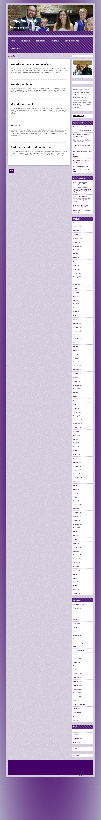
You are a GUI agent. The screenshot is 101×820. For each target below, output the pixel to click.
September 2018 (77, 524)
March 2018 (76, 543)
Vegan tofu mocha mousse (23, 84)
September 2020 (77, 431)
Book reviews (40, 41)
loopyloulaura (23, 20)
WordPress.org (77, 742)
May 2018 (75, 536)
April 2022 (76, 358)
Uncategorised (77, 712)
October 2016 (76, 593)
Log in (75, 730)
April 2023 (76, 312)
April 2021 (75, 404)
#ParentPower (77, 608)
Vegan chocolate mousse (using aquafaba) (31, 64)
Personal (75, 666)
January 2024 (77, 277)
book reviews (76, 623)
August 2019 (76, 481)
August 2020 (76, 435)
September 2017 (77, 566)
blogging (75, 612)
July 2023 (75, 300)
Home (13, 41)
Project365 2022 (77, 685)
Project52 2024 (77, 697)
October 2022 (76, 335)
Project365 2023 (77, 689)
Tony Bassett (76, 210)
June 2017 (76, 578)
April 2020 (76, 451)
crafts (74, 631)
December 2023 (77, 281)
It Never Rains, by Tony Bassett (81, 211)
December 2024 (77, 234)
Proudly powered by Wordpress (86, 776)
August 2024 (76, 250)
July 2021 (75, 393)
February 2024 (77, 273)
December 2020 (77, 420)
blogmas (75, 616)
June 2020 (76, 443)
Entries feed (76, 734)
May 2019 (75, 493)
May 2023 (76, 308)
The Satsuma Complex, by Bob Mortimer (81, 156)
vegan (75, 716)
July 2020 (76, 439)
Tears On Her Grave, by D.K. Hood (82, 151)
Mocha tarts (17, 125)
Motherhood (76, 662)
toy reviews (76, 708)
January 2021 (76, 416)
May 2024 (76, 261)
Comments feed (77, 738)
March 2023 (76, 315)
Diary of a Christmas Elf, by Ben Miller (81, 146)
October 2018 (76, 520)
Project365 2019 (77, 677)
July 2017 (75, 574)
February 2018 (77, 547)
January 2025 (77, 230)
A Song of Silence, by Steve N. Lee (80, 183)
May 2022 (76, 354)
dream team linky (78, 643)
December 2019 (77, 466)
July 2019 (75, 485)
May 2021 (75, 400)
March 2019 (76, 501)
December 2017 (77, 555)
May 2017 (75, 582)
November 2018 (77, 516)
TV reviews (55, 41)
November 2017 (77, 559)
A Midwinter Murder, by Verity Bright (81, 170)
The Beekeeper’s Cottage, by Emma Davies (81, 199)
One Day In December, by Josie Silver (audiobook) (81, 141)
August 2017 (76, 570)
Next (11, 171)
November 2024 (77, 238)
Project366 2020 (77, 693)
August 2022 (76, 342)
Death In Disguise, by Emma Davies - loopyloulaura (80, 197)
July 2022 (75, 346)
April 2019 (76, 497)
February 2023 (77, 319)
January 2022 (77, 369)
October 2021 (76, 381)
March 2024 (76, 269)
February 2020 (77, 458)
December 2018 (77, 512)
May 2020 (76, 447)
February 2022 (77, 366)
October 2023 (76, 288)
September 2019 (77, 478)
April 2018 (76, 539)
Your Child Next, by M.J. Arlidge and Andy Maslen (81, 135)
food (74, 647)
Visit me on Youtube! (72, 41)
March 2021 (76, 408)
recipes (75, 701)
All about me (25, 41)
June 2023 (76, 304)
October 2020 (77, 427)
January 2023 (77, 323)
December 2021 (77, 373)
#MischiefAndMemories (79, 604)
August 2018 (76, 528)
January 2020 (77, 462)
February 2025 (77, 227)
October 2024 (76, 242)
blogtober (76, 619)
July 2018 (75, 532)
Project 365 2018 (77, 674)
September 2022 (77, 339)
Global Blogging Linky (79, 650)
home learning (77, 658)
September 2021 (77, 385)
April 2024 (76, 265)
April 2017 (75, 586)
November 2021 (77, 377)
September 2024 (77, 246)
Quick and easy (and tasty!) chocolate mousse (33, 147)
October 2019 (76, 474)
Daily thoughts (77, 635)
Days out (75, 639)
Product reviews (77, 670)
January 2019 (76, 509)
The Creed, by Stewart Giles (80, 166)
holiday (75, 654)
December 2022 (77, 327)
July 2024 (75, 254)
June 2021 (76, 397)
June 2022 (76, 350)
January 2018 (76, 551)
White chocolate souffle (22, 104)
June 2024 (76, 258)
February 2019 (77, 505)
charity (75, 627)
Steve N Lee (76, 182)
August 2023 (76, 296)
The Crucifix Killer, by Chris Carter (82, 127)
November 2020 (77, 424)
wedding (75, 720)
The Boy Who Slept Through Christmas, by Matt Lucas (81, 161)
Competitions (15, 49)
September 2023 (77, 292)
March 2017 (76, 590)
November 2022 (77, 331)
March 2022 (76, 362)
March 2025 (76, 223)
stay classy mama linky (79, 704)
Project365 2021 (77, 681)
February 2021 (77, 412)
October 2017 (76, 563)
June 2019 (76, 489)
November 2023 (77, 285)
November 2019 (77, 470)
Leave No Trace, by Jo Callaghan (82, 130)
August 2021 (76, 389)
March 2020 (76, 454)
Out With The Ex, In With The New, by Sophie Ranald (82, 190)
